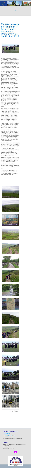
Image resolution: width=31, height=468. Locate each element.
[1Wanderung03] (10, 225)
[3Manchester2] (10, 407)
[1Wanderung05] (10, 253)
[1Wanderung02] (10, 211)
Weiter (16, 411)
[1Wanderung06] (10, 267)
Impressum (7, 433)
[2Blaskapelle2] (10, 365)
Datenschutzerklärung (9, 435)
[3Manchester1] (10, 393)
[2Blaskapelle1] (10, 351)
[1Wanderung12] (10, 337)
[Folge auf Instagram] (15, 452)
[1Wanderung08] (10, 281)
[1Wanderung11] (10, 323)
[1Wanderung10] (10, 309)
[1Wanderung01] (10, 197)
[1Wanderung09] (10, 295)
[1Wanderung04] (10, 239)
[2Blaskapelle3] (10, 379)
